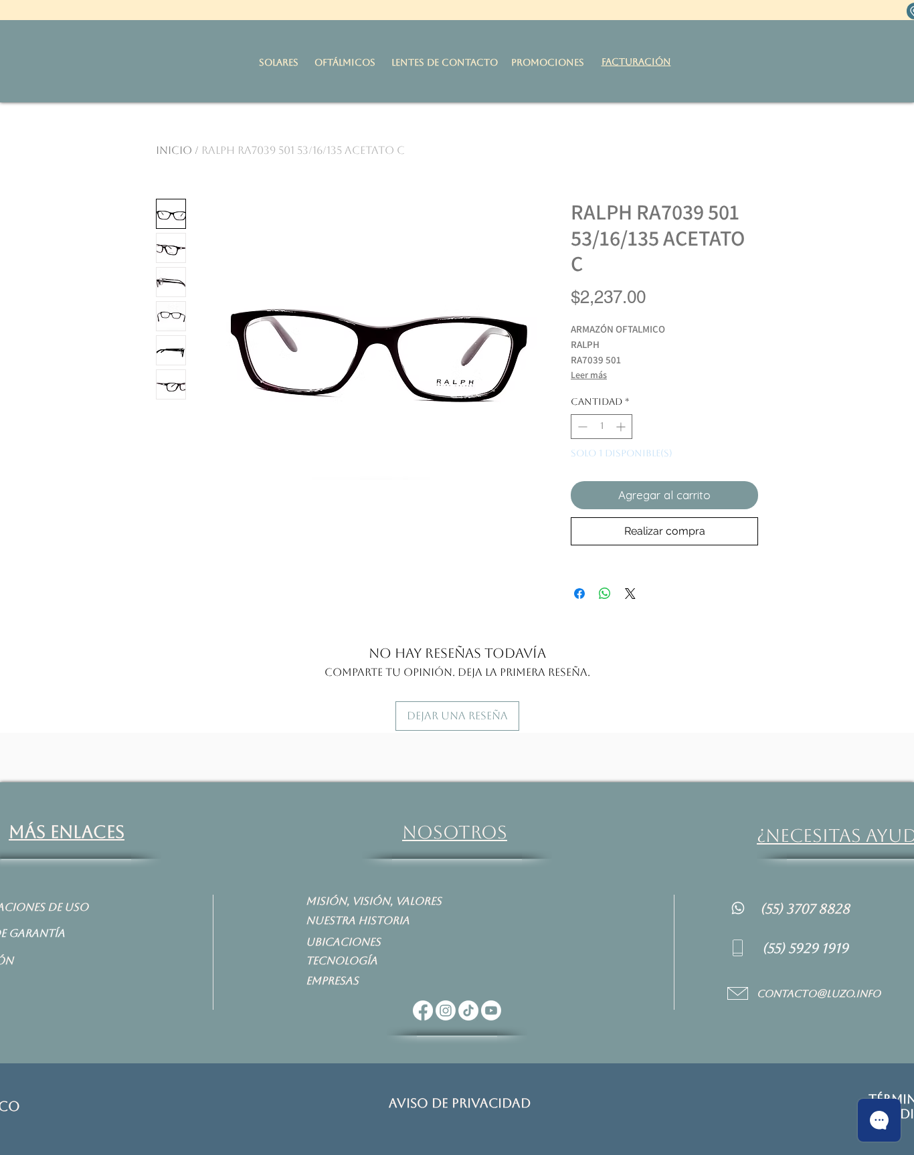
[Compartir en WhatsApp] (605, 594)
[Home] (738, 908)
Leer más (589, 375)
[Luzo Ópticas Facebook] (423, 1010)
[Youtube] (491, 1010)
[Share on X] (630, 594)
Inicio (174, 150)
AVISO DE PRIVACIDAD (460, 1102)
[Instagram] (446, 1010)
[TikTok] (468, 1010)
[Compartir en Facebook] (579, 594)
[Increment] (622, 426)
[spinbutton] (601, 426)
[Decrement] (581, 426)
